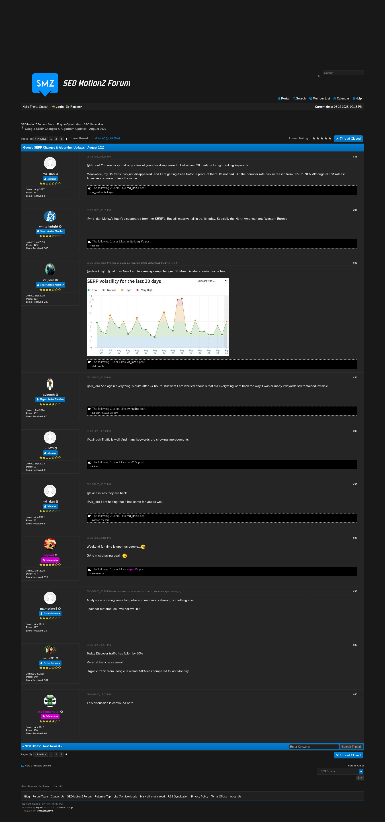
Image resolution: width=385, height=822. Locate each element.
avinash (49, 394)
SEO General (92, 124)
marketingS (98, 573)
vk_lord (95, 165)
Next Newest (51, 746)
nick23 (105, 413)
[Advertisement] (192, 33)
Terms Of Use (219, 796)
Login (60, 106)
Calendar (343, 98)
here (130, 703)
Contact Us (57, 796)
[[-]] (89, 188)
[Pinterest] (112, 138)
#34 (355, 377)
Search (301, 98)
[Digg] (99, 138)
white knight (107, 192)
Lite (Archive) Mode (125, 796)
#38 (355, 591)
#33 (355, 262)
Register (76, 106)
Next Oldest (33, 746)
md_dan (49, 174)
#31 (355, 156)
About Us (235, 796)
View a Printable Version (38, 765)
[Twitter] (95, 138)
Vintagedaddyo (45, 811)
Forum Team (40, 796)
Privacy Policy (199, 796)
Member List (321, 98)
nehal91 (49, 658)
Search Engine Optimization (65, 124)
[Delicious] (103, 138)
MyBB (39, 807)
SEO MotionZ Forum (33, 124)
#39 (355, 645)
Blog (27, 796)
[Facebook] (93, 138)
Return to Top (102, 796)
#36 (355, 484)
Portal (285, 98)
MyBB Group (66, 807)
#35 (355, 431)
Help (359, 98)
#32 (355, 210)
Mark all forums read (152, 796)
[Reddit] (107, 138)
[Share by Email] (115, 138)
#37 (355, 537)
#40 (355, 694)
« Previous (41, 138)
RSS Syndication (178, 796)
